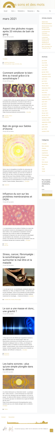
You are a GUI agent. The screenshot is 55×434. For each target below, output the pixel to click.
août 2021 (44, 101)
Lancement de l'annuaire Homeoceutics (46, 33)
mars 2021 (44, 111)
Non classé (45, 162)
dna (7, 245)
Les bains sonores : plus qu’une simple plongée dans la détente (18, 366)
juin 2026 (44, 60)
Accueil (5, 11)
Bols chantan (11, 299)
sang (20, 63)
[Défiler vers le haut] (51, 430)
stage (43, 169)
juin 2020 (44, 129)
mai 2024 (44, 67)
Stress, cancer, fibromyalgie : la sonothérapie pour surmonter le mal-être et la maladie (18, 258)
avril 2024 (44, 69)
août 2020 (44, 124)
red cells (17, 63)
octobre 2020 (45, 120)
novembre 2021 (46, 95)
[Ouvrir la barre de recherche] (50, 11)
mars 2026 (45, 65)
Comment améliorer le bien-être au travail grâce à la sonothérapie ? (18, 75)
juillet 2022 (45, 90)
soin (43, 166)
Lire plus (5, 59)
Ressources (31, 11)
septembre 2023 (46, 76)
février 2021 (45, 113)
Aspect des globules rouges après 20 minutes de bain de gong (18, 31)
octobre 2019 (45, 131)
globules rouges (11, 63)
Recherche (12, 62)
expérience (6, 62)
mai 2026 (44, 63)
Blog (38, 11)
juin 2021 (44, 104)
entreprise (6, 117)
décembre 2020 (46, 117)
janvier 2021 (45, 115)
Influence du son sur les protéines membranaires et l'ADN (17, 196)
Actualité (6, 115)
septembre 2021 (46, 99)
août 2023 (44, 79)
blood (5, 63)
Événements (21, 11)
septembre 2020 (46, 122)
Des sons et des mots (27, 4)
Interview (44, 157)
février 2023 (45, 85)
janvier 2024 (45, 72)
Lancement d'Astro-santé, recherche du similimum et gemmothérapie (46, 41)
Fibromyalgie (18, 299)
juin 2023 (44, 81)
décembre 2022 (46, 88)
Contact (3, 417)
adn (5, 245)
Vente (43, 171)
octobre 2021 (45, 97)
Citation (10, 115)
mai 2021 (44, 106)
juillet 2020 (45, 126)
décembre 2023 (46, 74)
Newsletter (11, 417)
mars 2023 (45, 83)
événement (6, 184)
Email (43, 189)
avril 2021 (44, 108)
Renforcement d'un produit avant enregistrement (47, 27)
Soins (13, 11)
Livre (43, 159)
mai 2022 (44, 92)
